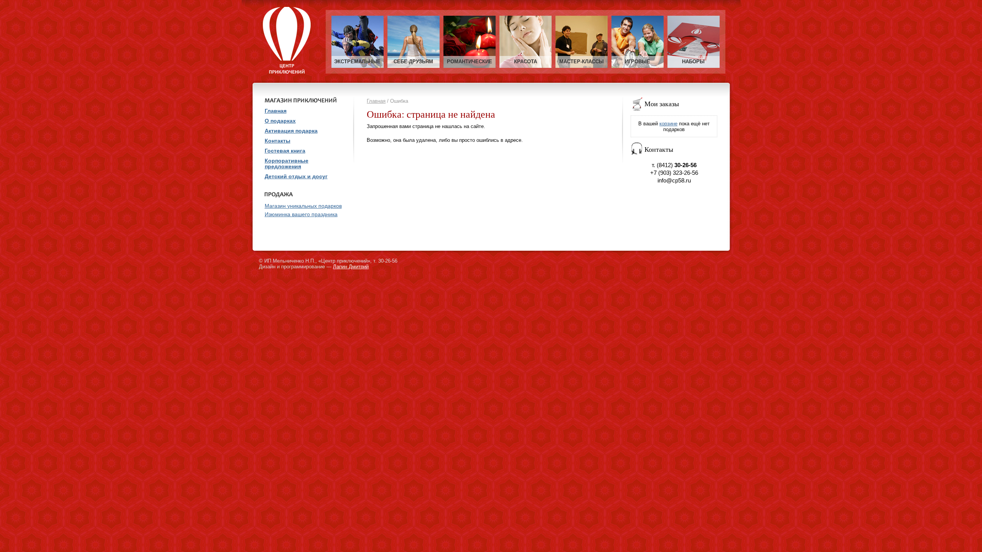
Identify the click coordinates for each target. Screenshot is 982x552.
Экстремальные (357, 61)
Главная (376, 101)
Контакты (277, 141)
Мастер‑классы (581, 61)
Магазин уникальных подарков (303, 206)
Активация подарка (291, 131)
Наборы (693, 61)
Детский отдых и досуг (296, 176)
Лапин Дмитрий (351, 266)
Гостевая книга (285, 151)
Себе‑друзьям (413, 61)
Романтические (469, 61)
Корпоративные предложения (286, 163)
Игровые (637, 61)
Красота (525, 61)
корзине (668, 124)
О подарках (280, 121)
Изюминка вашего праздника (301, 214)
